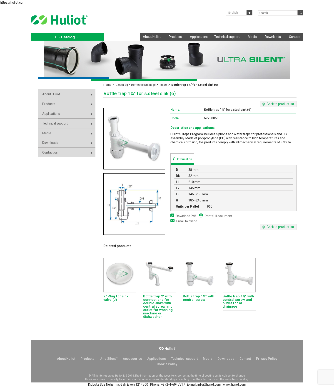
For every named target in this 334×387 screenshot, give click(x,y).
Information (184, 159)
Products (175, 37)
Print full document (218, 216)
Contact (294, 37)
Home (107, 84)
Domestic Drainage (143, 84)
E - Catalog (67, 37)
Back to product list (280, 104)
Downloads (273, 37)
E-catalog (122, 84)
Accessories (132, 358)
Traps (163, 84)
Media (252, 37)
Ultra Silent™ (109, 358)
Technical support (227, 37)
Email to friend (186, 221)
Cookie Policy (167, 364)
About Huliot (152, 37)
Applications (199, 37)
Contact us (50, 152)
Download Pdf (186, 216)
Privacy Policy (266, 358)
